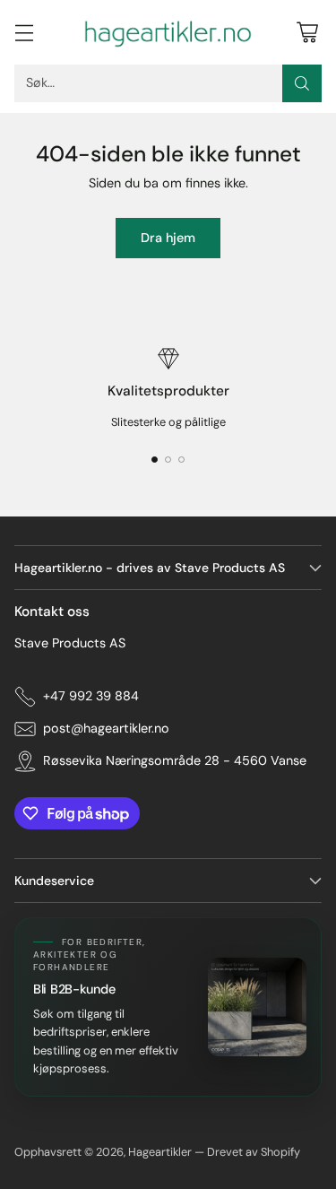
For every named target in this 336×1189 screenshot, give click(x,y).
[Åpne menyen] (23, 31)
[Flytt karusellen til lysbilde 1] (154, 459)
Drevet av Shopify (253, 1151)
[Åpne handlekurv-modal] (307, 31)
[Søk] (302, 83)
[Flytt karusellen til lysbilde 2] (168, 459)
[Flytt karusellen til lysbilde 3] (181, 459)
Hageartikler (160, 1151)
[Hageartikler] (168, 32)
